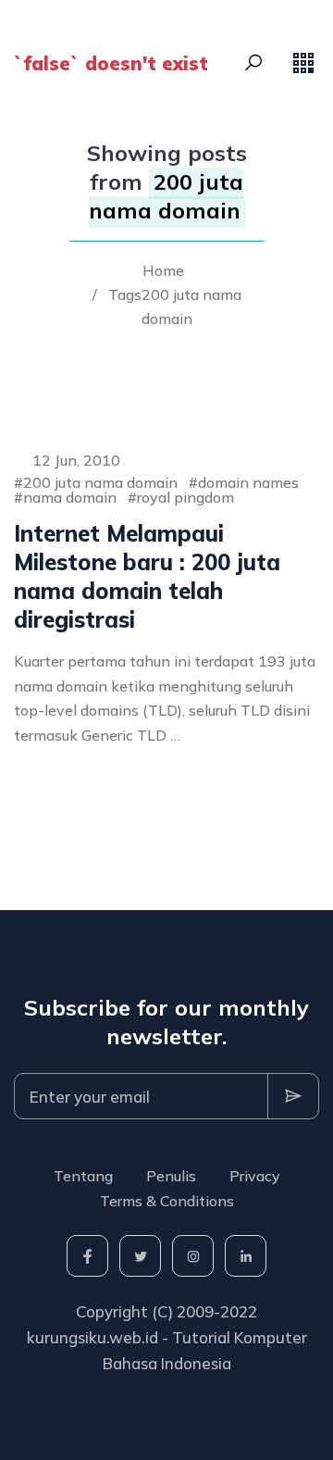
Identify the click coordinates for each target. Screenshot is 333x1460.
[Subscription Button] (293, 1096)
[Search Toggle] (253, 63)
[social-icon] (87, 1256)
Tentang (83, 1176)
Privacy (254, 1176)
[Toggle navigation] (303, 63)
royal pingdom (185, 497)
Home (163, 270)
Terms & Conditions (167, 1201)
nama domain (70, 497)
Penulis (171, 1176)
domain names (248, 482)
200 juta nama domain (100, 482)
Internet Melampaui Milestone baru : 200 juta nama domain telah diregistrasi (147, 576)
